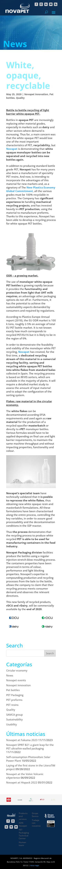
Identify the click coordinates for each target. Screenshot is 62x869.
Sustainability (14, 719)
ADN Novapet (23, 824)
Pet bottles (13, 690)
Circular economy (16, 670)
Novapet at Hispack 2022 (21, 782)
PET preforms (14, 700)
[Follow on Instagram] (41, 4)
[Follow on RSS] (55, 4)
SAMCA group (14, 714)
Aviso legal (34, 865)
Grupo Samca (35, 815)
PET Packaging (14, 695)
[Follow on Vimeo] (11, 827)
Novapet (11, 148)
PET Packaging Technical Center (24, 834)
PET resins (12, 705)
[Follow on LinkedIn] (46, 4)
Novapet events (16, 680)
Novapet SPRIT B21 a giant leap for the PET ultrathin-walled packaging (30, 746)
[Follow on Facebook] (36, 4)
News (9, 675)
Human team (22, 844)
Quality (20, 97)
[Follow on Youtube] (51, 4)
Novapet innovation (36, 94)
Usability (11, 724)
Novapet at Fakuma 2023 (22, 740)
